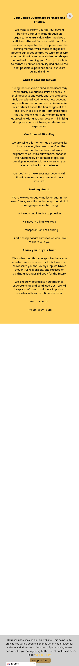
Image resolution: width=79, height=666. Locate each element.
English (14, 663)
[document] (39, 333)
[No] (74, 650)
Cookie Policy (43, 654)
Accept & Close (40, 660)
